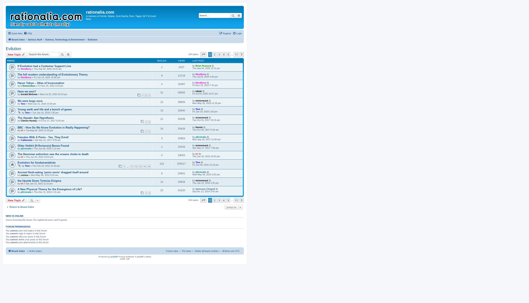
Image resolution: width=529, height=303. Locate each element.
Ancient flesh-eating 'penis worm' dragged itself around (53, 172)
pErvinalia (200, 137)
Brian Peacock (203, 66)
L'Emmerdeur (28, 86)
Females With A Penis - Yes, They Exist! (43, 137)
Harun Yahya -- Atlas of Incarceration (41, 83)
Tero (23, 104)
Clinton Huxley (29, 120)
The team (186, 251)
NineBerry (26, 69)
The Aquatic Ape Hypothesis (36, 117)
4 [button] (223, 54)
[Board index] (46, 17)
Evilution (13, 48)
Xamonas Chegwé (205, 189)
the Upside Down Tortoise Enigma (39, 180)
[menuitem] (28, 33)
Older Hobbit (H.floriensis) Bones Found (43, 145)
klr (22, 130)
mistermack (201, 100)
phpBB (114, 257)
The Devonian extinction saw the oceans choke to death (53, 154)
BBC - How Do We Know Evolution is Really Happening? (54, 127)
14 (145, 166)
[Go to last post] (213, 66)
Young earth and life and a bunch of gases (45, 109)
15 (149, 166)
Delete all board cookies (207, 251)
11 (132, 166)
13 (140, 166)
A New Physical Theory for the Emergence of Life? (50, 189)
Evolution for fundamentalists (37, 162)
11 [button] (236, 54)
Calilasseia (26, 140)
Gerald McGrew (29, 94)
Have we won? (27, 91)
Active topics (35, 251)
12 (136, 166)
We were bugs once (30, 101)
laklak (198, 91)
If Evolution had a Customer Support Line (44, 66)
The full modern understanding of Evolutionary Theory (53, 74)
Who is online (14, 216)
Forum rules (172, 251)
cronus (24, 175)
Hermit (199, 127)
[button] (203, 54)
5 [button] (228, 54)
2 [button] (214, 54)
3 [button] (219, 54)
